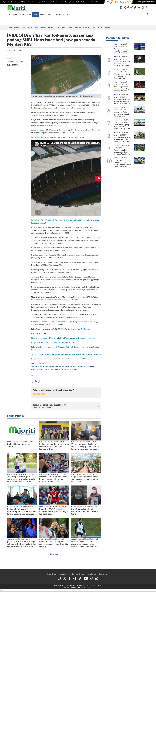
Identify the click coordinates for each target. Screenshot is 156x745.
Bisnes (70, 27)
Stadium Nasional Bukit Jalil (41, 366)
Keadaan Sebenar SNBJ (74, 366)
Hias (36, 27)
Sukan (35, 14)
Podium (78, 27)
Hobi (93, 27)
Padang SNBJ (61, 366)
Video (69, 14)
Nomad (107, 27)
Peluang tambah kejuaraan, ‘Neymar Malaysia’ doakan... (122, 152)
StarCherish (45, 2)
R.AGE (23, 2)
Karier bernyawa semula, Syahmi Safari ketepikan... (121, 51)
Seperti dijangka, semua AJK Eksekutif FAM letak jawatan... (122, 164)
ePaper (4, 2)
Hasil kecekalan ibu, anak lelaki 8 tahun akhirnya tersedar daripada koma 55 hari (53, 479)
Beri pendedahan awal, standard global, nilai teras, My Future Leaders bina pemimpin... (21, 511)
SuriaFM (90, 2)
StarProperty (36, 2)
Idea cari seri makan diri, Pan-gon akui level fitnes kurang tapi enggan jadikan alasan (63, 338)
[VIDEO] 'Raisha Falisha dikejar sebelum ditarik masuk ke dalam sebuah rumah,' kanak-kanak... (21, 543)
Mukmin (43, 14)
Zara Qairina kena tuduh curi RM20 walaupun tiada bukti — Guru (84, 511)
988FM (97, 2)
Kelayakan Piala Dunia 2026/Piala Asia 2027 (51, 369)
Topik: (34, 375)
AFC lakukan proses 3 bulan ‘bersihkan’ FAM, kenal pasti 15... (122, 139)
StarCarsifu (54, 2)
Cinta (23, 27)
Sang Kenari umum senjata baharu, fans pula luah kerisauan (62, 137)
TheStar (10, 2)
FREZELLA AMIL (17, 51)
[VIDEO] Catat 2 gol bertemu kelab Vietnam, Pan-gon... (122, 63)
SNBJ (54, 366)
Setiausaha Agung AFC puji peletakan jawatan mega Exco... (122, 127)
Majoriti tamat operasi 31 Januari (19, 445)
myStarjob (71, 2)
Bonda (16, 27)
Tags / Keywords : (38, 363)
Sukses (43, 27)
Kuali (77, 2)
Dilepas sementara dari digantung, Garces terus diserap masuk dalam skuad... (84, 543)
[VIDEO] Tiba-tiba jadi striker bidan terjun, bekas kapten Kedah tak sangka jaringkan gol (66, 354)
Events (17, 2)
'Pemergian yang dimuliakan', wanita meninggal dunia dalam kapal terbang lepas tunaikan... (85, 446)
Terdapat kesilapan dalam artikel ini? (49, 405)
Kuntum (83, 2)
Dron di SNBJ (73, 369)
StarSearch (62, 2)
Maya (15, 14)
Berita (21, 14)
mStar (28, 2)
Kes (63, 27)
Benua (28, 14)
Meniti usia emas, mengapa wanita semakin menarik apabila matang (53, 543)
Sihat (100, 27)
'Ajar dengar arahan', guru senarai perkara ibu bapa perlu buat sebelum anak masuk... (21, 479)
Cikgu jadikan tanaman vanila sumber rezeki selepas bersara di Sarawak (85, 479)
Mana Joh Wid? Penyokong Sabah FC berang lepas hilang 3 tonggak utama (53, 511)
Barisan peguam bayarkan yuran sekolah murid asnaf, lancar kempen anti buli (54, 446)
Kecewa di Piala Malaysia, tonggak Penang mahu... (121, 114)
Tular (57, 27)
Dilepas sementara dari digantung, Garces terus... (122, 76)
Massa (50, 27)
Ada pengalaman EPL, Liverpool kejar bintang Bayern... (122, 89)
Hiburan (86, 27)
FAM (85, 366)
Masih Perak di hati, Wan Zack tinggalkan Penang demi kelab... (122, 101)
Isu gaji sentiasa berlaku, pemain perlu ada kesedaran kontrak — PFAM (58, 359)
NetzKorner (60, 14)
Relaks (50, 14)
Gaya (30, 27)
